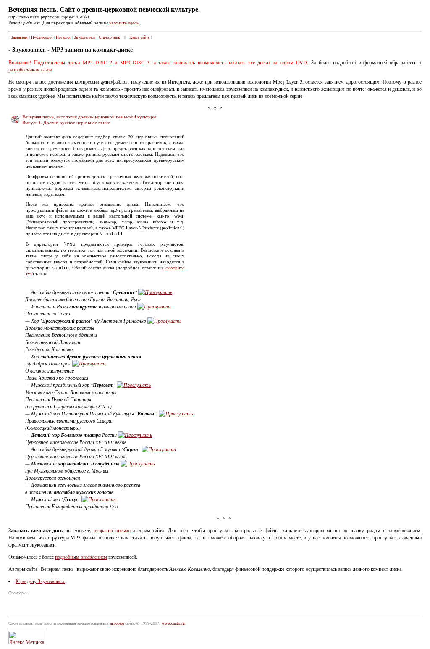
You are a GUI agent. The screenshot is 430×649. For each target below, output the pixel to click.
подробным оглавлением (81, 556)
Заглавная (19, 37)
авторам (117, 623)
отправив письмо (112, 530)
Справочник (109, 37)
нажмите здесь (124, 23)
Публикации (41, 37)
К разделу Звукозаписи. (40, 581)
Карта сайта (139, 37)
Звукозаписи (84, 37)
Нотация (63, 37)
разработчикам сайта (30, 69)
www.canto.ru (173, 623)
